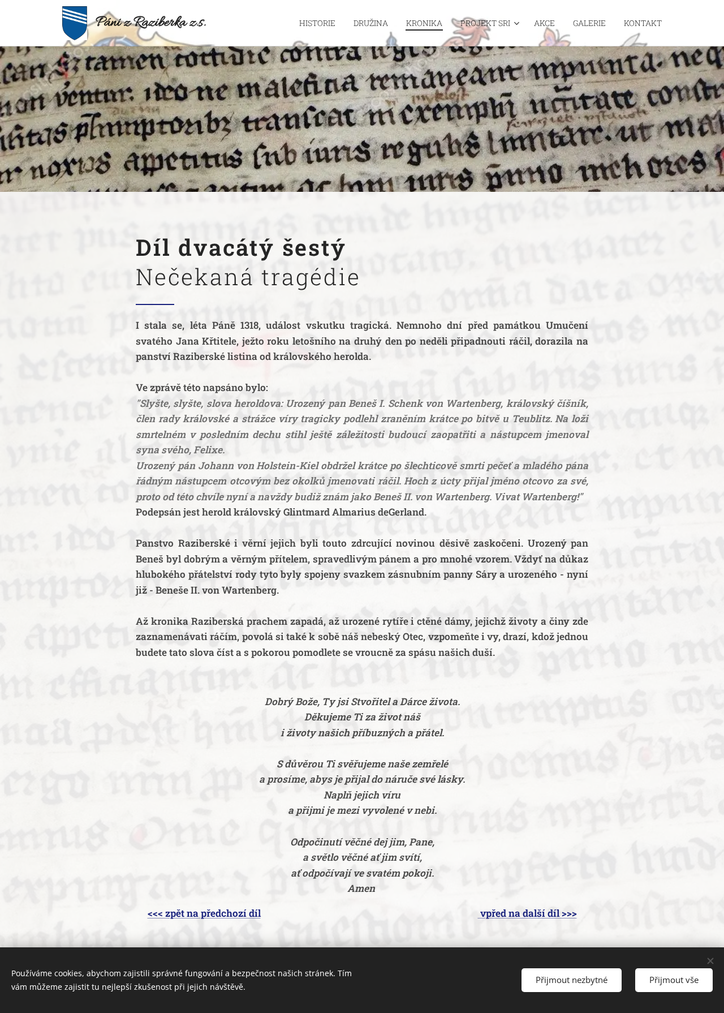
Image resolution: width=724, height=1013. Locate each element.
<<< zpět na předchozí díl (204, 913)
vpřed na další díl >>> (527, 913)
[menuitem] (320, 23)
